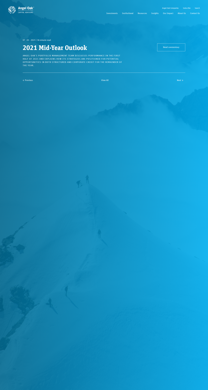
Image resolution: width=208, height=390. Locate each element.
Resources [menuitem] (142, 13)
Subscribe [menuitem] (186, 8)
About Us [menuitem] (182, 13)
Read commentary (171, 47)
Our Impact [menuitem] (168, 13)
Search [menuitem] (197, 8)
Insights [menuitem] (155, 13)
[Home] (21, 10)
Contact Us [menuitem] (195, 13)
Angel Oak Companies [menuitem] (170, 8)
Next (179, 80)
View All (105, 80)
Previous (29, 80)
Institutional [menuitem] (127, 13)
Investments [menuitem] (112, 13)
